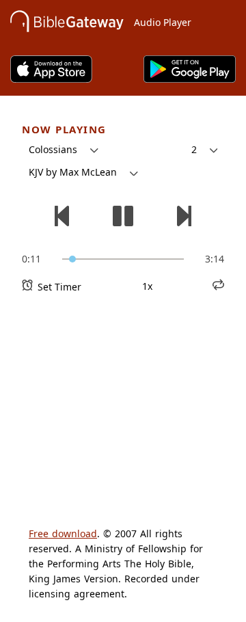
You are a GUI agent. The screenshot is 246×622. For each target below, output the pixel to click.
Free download (63, 533)
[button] (63, 150)
